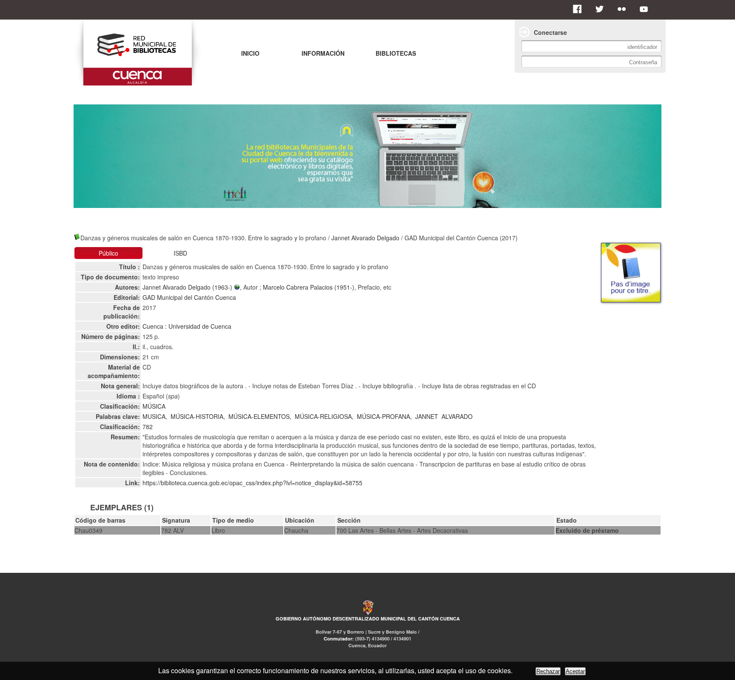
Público (108, 253)
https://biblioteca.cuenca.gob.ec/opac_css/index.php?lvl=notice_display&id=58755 (252, 482)
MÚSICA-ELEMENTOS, (259, 416)
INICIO (250, 53)
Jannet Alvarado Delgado (365, 237)
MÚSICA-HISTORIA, (198, 416)
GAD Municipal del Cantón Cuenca (189, 297)
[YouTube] (646, 9)
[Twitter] (602, 9)
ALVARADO (457, 416)
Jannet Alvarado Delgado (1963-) (188, 287)
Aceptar (575, 671)
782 (147, 426)
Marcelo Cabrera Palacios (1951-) (308, 287)
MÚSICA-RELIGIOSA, (324, 416)
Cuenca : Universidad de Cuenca (186, 326)
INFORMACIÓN (323, 53)
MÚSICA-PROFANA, (384, 416)
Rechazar (548, 671)
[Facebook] (580, 9)
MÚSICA (153, 406)
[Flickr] (624, 9)
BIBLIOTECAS (396, 53)
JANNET (426, 416)
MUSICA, (154, 416)
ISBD (180, 253)
